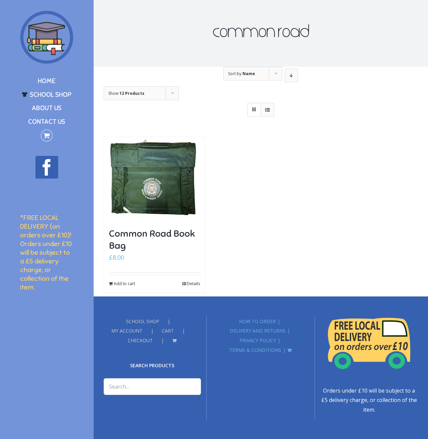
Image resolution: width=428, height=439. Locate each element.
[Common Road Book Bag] (154, 179)
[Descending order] (291, 75)
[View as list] (267, 109)
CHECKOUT (140, 340)
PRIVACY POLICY (257, 340)
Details (193, 283)
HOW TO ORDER (257, 321)
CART (168, 330)
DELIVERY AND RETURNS (258, 330)
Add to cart (124, 283)
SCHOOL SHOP (142, 321)
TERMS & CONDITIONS (255, 350)
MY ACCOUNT (126, 330)
